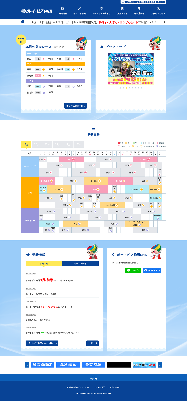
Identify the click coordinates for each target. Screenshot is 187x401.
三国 (57, 165)
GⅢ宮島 (119, 181)
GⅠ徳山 (94, 181)
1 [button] (120, 88)
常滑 (94, 190)
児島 (80, 198)
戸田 (127, 198)
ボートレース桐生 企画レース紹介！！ (43, 294)
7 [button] (138, 88)
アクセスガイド (158, 13)
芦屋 (41, 160)
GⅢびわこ (135, 190)
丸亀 (149, 211)
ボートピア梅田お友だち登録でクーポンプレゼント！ (52, 332)
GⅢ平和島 (153, 198)
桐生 (65, 217)
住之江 (49, 211)
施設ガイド (122, 13)
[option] (130, 69)
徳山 (47, 173)
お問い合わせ (115, 387)
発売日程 (63, 13)
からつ (108, 173)
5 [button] (132, 88)
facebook (153, 270)
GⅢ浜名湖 (45, 181)
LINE (134, 270)
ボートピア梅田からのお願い (41, 343)
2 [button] (123, 88)
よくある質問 (99, 387)
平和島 (114, 187)
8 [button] (141, 88)
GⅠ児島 (153, 190)
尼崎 (71, 181)
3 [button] (126, 88)
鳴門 (69, 160)
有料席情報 (139, 13)
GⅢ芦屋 (143, 160)
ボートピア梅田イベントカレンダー (49, 280)
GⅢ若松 (47, 224)
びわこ (73, 196)
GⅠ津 (57, 190)
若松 (84, 230)
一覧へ (92, 343)
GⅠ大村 (74, 224)
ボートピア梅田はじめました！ (49, 307)
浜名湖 (159, 179)
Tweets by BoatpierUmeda (125, 263)
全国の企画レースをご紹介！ (39, 320)
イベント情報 (79, 13)
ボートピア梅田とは (101, 13)
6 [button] (135, 88)
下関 (96, 217)
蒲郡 (63, 230)
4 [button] (129, 88)
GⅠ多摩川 (111, 205)
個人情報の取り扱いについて (78, 387)
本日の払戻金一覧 (74, 106)
